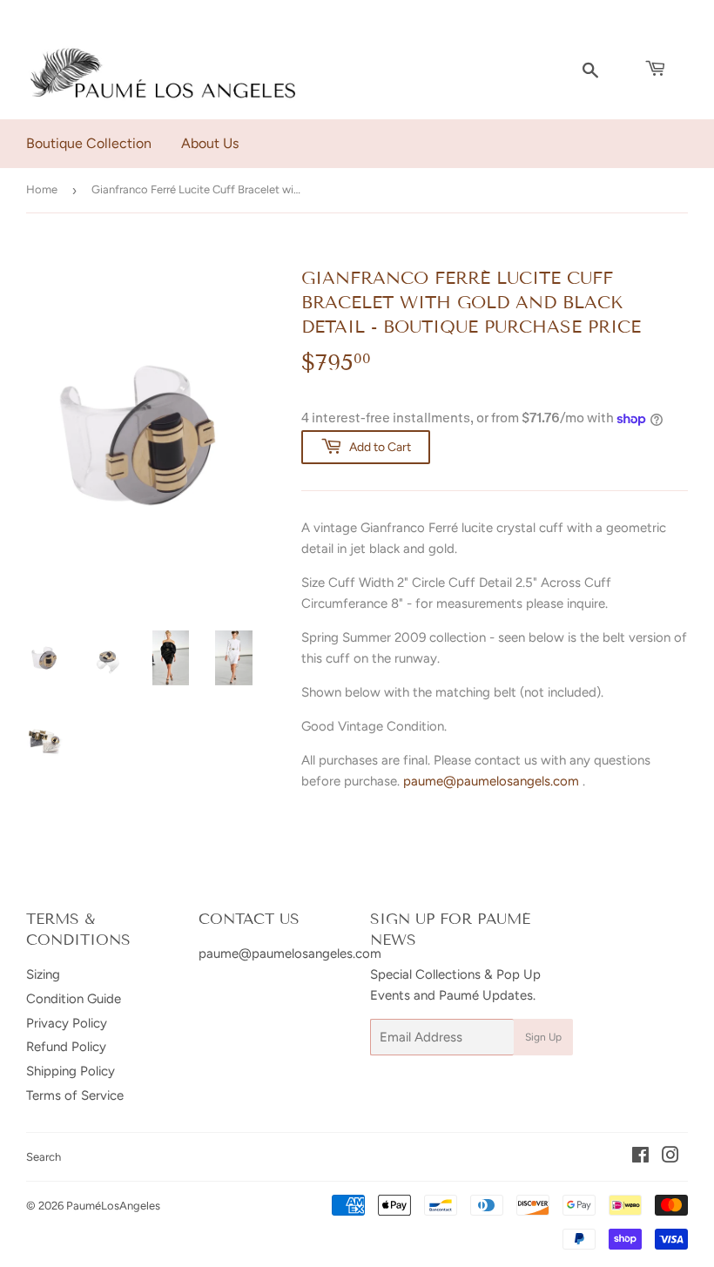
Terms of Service (75, 1095)
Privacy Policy (66, 1023)
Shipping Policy (70, 1071)
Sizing (43, 974)
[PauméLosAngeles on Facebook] (640, 1157)
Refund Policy (66, 1047)
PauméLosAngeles (113, 1205)
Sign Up (543, 1037)
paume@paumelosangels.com (491, 781)
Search (43, 1156)
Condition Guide (73, 999)
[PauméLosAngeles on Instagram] (670, 1157)
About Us (210, 143)
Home (41, 189)
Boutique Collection (89, 143)
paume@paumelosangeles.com (290, 953)
